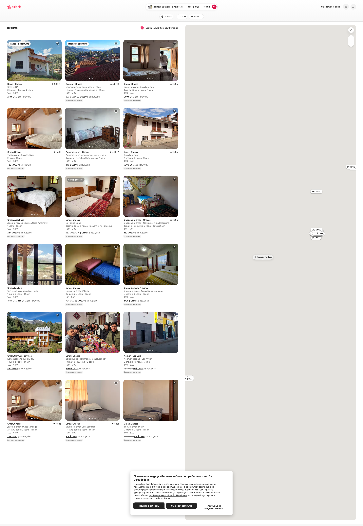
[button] (12, 96)
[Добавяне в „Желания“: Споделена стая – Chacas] (174, 179)
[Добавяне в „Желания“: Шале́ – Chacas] (57, 43)
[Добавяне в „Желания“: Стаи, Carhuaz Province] (174, 247)
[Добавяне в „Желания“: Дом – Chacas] (174, 111)
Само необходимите (181, 506)
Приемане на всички (149, 506)
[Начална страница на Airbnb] (14, 6)
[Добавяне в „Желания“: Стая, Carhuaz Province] (57, 315)
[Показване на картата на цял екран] (351, 30)
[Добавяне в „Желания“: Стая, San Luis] (57, 247)
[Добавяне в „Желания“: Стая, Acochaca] (57, 179)
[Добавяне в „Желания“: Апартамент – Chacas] (116, 111)
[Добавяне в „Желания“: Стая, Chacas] (174, 43)
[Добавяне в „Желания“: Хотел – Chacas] (116, 43)
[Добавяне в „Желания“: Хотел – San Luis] (174, 315)
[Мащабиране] (351, 38)
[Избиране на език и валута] (346, 7)
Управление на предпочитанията (213, 507)
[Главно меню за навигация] (353, 7)
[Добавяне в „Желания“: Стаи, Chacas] (116, 315)
